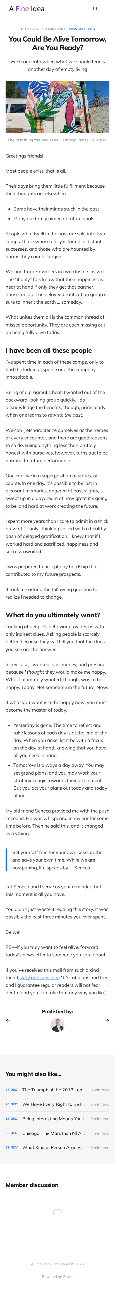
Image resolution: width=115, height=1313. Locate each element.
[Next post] (105, 1021)
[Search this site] (95, 9)
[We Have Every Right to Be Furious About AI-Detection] (57, 1104)
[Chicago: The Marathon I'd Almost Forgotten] (57, 1133)
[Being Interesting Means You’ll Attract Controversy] (57, 1119)
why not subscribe (40, 977)
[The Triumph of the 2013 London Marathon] (57, 1090)
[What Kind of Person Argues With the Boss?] (57, 1147)
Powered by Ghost (57, 1276)
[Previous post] (10, 1021)
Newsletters (82, 29)
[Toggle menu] (106, 9)
